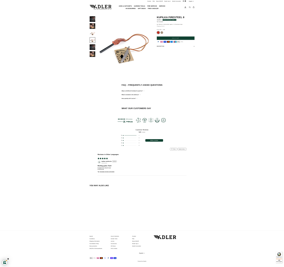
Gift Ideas (142, 8)
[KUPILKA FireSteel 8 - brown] (103, 222)
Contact (149, 1)
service (162, 6)
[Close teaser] (8, 259)
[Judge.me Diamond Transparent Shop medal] (138, 120)
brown (161, 32)
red (158, 32)
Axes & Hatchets (125, 6)
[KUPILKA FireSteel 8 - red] (101, 222)
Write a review (154, 140)
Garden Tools (139, 6)
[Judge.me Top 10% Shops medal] (157, 120)
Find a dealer (153, 8)
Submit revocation (176, 1)
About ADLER (159, 1)
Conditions (92, 238)
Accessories (131, 8)
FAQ (154, 1)
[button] (130, 135)
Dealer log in (167, 1)
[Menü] (282, 252)
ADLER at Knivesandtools (95, 248)
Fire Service (152, 6)
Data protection (93, 246)
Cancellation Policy (94, 243)
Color (161, 29)
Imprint (91, 236)
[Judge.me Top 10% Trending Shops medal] (163, 120)
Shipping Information (94, 241)
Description (160, 46)
